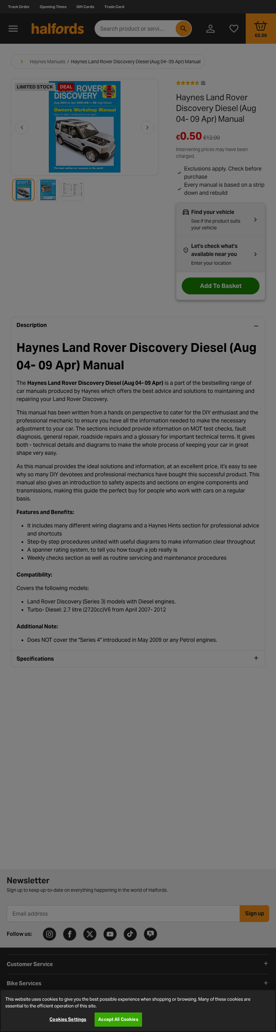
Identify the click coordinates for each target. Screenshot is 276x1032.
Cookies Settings (67, 1019)
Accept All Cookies (118, 1019)
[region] (138, 1010)
